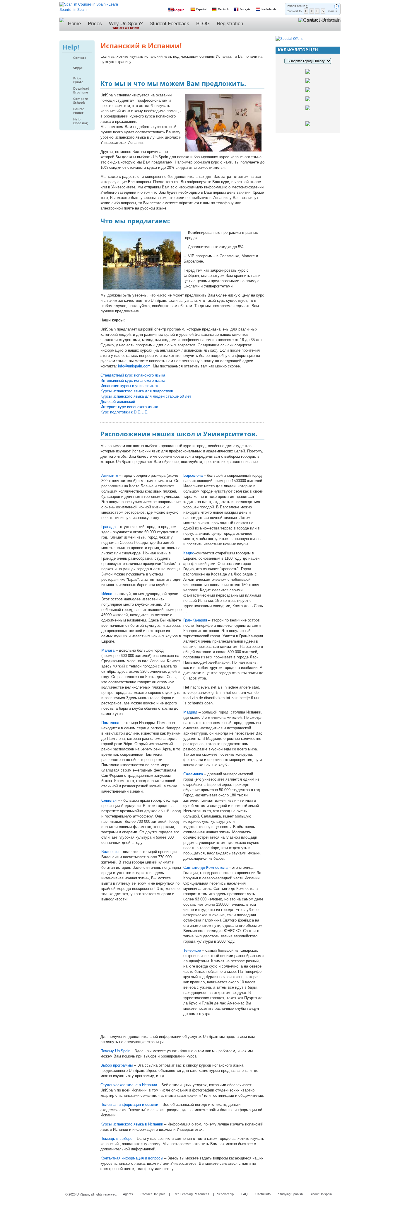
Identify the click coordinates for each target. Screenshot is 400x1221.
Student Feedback (169, 23)
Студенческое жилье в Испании (129, 1085)
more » (332, 11)
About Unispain (321, 1194)
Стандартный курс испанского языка (132, 375)
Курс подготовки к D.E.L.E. (124, 412)
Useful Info (263, 1194)
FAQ (244, 1194)
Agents (128, 1194)
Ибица (106, 594)
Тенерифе (192, 950)
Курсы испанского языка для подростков (136, 391)
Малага (107, 650)
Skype (78, 68)
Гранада (108, 526)
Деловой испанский (117, 401)
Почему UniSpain (115, 1051)
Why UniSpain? (126, 25)
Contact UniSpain (153, 1194)
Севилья (109, 800)
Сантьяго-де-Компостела (206, 867)
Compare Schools (80, 101)
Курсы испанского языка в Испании (132, 1124)
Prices (95, 23)
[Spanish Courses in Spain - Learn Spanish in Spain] (88, 4)
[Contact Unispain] (319, 24)
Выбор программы (117, 1065)
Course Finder (78, 111)
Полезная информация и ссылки (129, 1104)
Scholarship (225, 1194)
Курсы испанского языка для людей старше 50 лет (145, 396)
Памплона (110, 723)
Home (74, 23)
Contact (79, 58)
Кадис (188, 553)
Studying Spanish (290, 1194)
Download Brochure (81, 90)
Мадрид (190, 712)
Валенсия (110, 851)
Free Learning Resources (191, 1194)
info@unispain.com (134, 366)
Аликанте (109, 475)
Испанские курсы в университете (129, 386)
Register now (308, 193)
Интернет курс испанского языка (129, 407)
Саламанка (193, 774)
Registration (230, 23)
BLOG (203, 23)
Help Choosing (80, 121)
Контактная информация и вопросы (132, 1158)
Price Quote (78, 80)
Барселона (193, 475)
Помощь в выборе (117, 1138)
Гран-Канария (195, 620)
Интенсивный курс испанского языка (132, 380)
